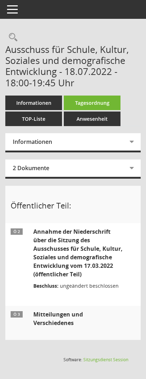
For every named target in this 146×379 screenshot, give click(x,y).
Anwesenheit (92, 118)
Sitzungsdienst (105, 360)
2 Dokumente (31, 168)
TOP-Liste (33, 118)
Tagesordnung (92, 102)
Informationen (33, 102)
